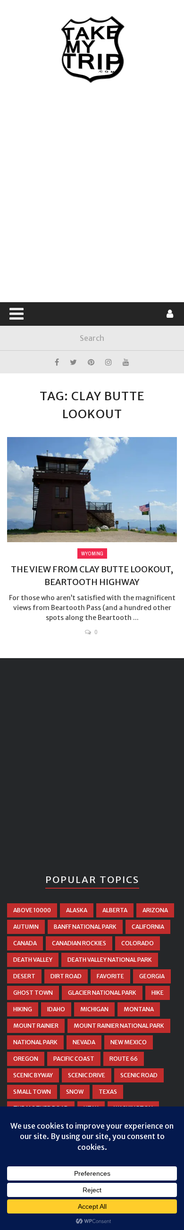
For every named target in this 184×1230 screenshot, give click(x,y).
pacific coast (73, 1058)
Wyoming (92, 553)
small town (32, 1091)
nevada (84, 1042)
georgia (152, 976)
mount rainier (36, 1025)
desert (24, 976)
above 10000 (32, 910)
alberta (114, 910)
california (148, 926)
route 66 (123, 1058)
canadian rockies (79, 943)
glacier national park (102, 992)
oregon (25, 1058)
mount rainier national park (119, 1025)
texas (108, 1091)
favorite (110, 976)
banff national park (85, 926)
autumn (26, 926)
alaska (76, 910)
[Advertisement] (92, 193)
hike (157, 992)
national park (35, 1042)
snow (75, 1091)
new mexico (128, 1042)
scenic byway (33, 1075)
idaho (56, 1009)
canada (25, 943)
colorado (137, 943)
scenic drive (86, 1075)
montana (139, 1009)
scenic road (139, 1075)
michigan (94, 1009)
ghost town (33, 992)
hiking (22, 1009)
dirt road (66, 976)
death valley (32, 959)
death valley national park (109, 959)
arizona (155, 910)
